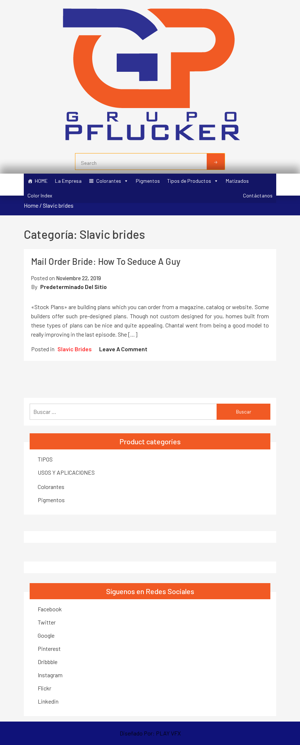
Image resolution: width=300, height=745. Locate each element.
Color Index (39, 195)
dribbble (47, 661)
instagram (50, 674)
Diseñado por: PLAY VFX (150, 733)
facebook (50, 608)
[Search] (216, 161)
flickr (44, 688)
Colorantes (108, 181)
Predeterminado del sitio (73, 286)
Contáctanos (258, 195)
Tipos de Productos (189, 181)
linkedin (48, 701)
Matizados (237, 181)
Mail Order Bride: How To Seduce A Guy (105, 261)
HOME (41, 181)
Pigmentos (148, 181)
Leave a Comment (123, 348)
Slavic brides (74, 348)
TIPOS (45, 459)
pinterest (49, 648)
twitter (47, 622)
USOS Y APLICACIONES (66, 472)
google (46, 635)
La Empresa (68, 181)
